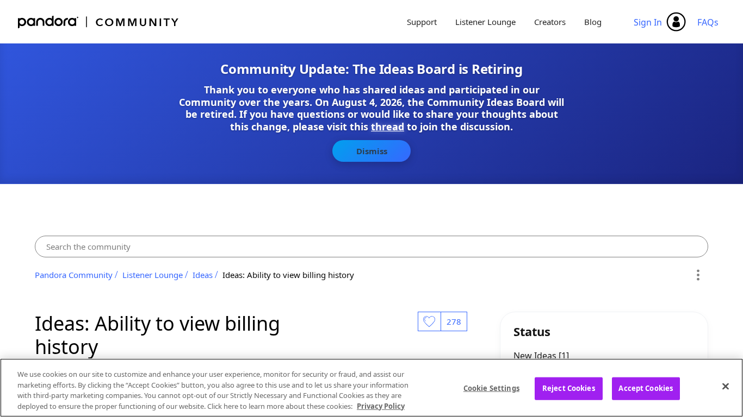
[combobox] (371, 246)
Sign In (648, 22)
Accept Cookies (645, 388)
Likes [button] (429, 321)
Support (422, 21)
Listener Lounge (485, 21)
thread (387, 126)
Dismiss (371, 151)
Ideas (203, 274)
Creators (550, 21)
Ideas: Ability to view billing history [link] (288, 274)
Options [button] (698, 274)
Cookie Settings (491, 388)
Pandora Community (98, 22)
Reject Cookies (568, 388)
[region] (371, 387)
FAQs (708, 22)
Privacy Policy (381, 405)
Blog (593, 21)
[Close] (726, 386)
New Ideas (536, 356)
